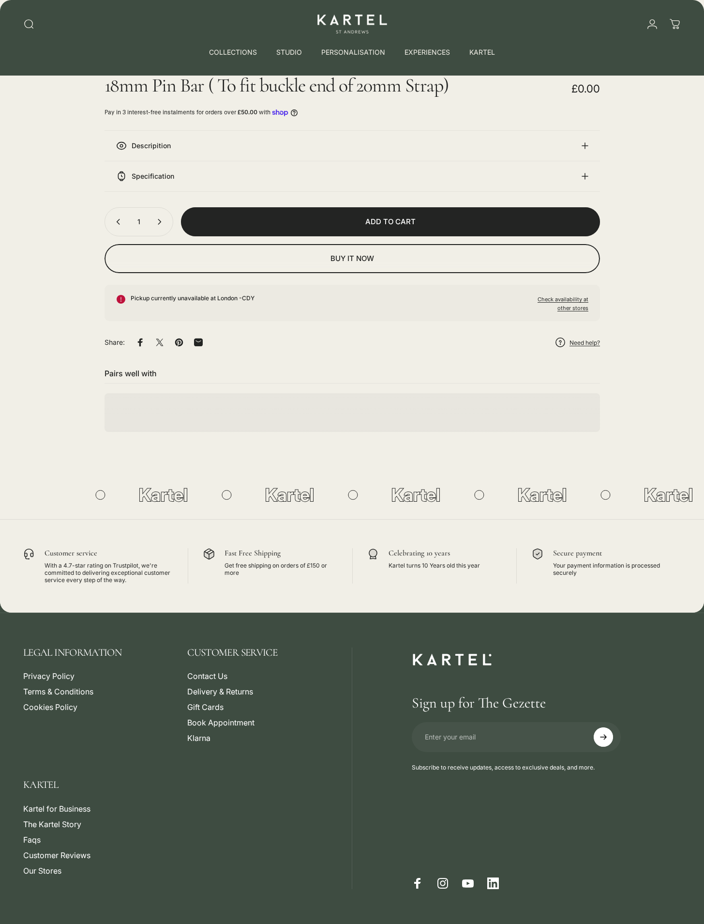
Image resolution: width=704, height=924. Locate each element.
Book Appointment (221, 722)
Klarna (198, 738)
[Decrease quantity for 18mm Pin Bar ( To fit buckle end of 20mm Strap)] (116, 222)
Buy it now (352, 258)
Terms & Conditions (58, 691)
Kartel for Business (56, 809)
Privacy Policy (49, 676)
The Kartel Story (52, 824)
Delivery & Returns (220, 691)
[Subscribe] (603, 737)
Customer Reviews (56, 855)
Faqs (32, 840)
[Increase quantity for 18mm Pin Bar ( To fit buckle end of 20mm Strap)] (161, 222)
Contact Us (207, 676)
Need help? (584, 342)
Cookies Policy (50, 707)
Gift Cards (205, 707)
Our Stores (42, 871)
